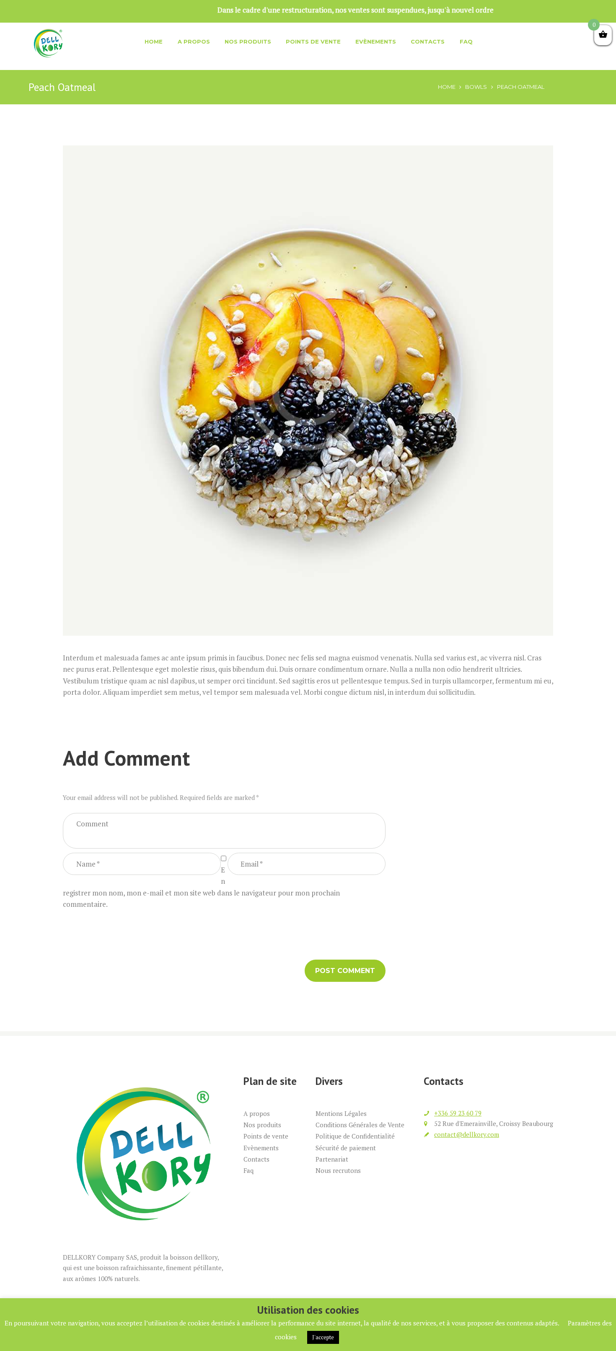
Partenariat (332, 1159)
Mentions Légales (341, 1113)
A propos (194, 41)
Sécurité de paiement (346, 1148)
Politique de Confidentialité (355, 1136)
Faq (466, 41)
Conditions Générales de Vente (360, 1125)
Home (154, 41)
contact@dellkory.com (466, 1134)
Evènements (375, 41)
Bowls (476, 86)
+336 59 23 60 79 (457, 1113)
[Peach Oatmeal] (308, 390)
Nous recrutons (338, 1170)
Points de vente (313, 41)
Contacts (428, 41)
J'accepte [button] (323, 1337)
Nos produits (248, 41)
